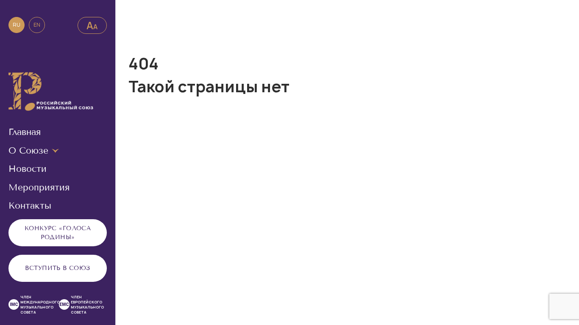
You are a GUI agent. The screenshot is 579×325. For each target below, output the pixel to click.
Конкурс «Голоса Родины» (58, 233)
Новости (27, 169)
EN (36, 24)
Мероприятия (39, 187)
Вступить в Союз (57, 268)
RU (16, 24)
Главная (24, 132)
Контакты (29, 206)
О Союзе (28, 151)
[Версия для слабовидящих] (92, 25)
